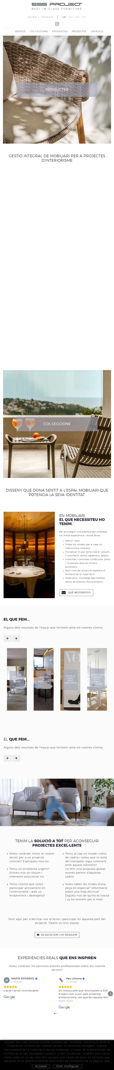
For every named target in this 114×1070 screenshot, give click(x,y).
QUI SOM (32, 17)
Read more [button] (66, 1001)
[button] (3, 993)
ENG (71, 17)
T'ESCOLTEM (47, 17)
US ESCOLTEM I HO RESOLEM (58, 935)
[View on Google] (7, 980)
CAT (64, 17)
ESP (77, 17)
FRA (84, 17)
